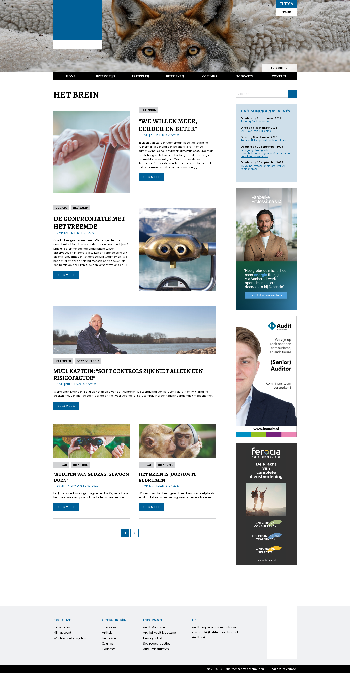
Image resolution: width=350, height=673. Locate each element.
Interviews (105, 76)
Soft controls (88, 361)
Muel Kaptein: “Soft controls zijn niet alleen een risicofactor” (128, 374)
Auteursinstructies (156, 649)
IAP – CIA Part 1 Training (256, 130)
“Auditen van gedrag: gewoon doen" (91, 477)
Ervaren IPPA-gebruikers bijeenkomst (264, 140)
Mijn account (62, 633)
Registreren (61, 627)
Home (71, 76)
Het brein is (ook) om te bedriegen (168, 477)
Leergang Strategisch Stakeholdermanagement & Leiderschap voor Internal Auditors (266, 153)
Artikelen (140, 76)
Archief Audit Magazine (159, 633)
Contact (279, 76)
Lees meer (151, 177)
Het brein (148, 110)
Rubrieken (175, 76)
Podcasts (244, 76)
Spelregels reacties (156, 643)
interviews (73, 384)
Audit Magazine (77, 20)
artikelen (157, 135)
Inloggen (279, 68)
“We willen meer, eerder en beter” (168, 124)
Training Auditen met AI (255, 121)
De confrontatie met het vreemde (89, 222)
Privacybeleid (152, 638)
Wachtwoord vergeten (69, 638)
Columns (209, 76)
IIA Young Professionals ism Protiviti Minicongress (263, 167)
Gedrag (61, 208)
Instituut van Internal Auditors (77, 44)
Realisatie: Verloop (283, 669)
